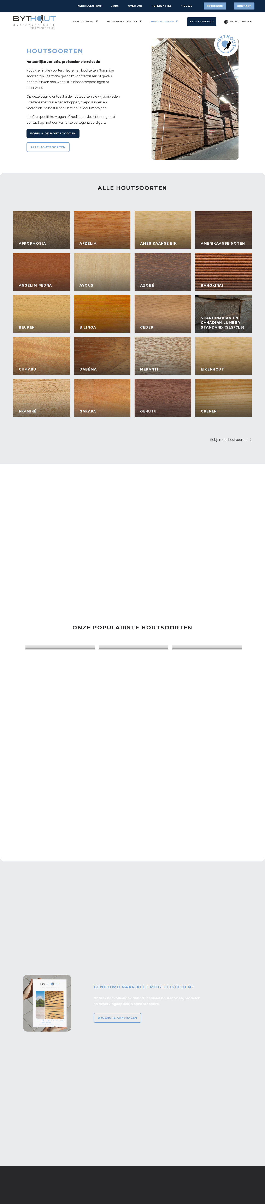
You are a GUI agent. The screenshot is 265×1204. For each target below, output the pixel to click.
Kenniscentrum (90, 5)
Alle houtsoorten (48, 147)
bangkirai (212, 285)
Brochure (215, 6)
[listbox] (238, 21)
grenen (209, 411)
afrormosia (32, 243)
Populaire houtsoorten (53, 133)
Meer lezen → (41, 641)
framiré (27, 411)
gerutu (148, 411)
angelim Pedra (35, 285)
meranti (149, 369)
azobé (147, 285)
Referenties (162, 5)
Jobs (115, 5)
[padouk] (207, 647)
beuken (27, 327)
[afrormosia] (60, 647)
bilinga (88, 327)
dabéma (88, 369)
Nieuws (187, 5)
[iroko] (133, 647)
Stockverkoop (202, 21)
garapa (88, 411)
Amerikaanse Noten (223, 243)
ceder (146, 327)
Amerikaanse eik (158, 243)
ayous (86, 285)
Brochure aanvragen (117, 1017)
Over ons (135, 5)
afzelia (88, 243)
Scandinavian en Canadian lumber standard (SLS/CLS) (223, 322)
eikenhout (212, 369)
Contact (244, 6)
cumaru (27, 369)
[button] (234, 640)
